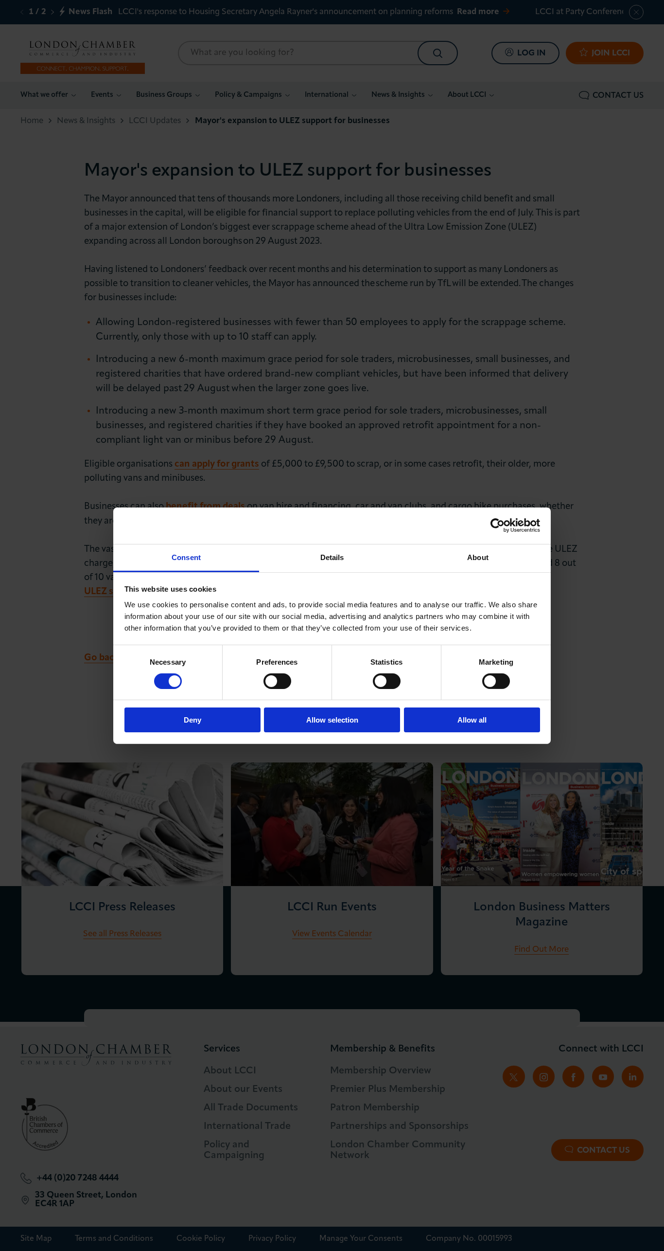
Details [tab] (332, 557)
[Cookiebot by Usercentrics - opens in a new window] (497, 525)
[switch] (277, 681)
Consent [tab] (186, 557)
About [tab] (478, 557)
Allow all (472, 720)
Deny (192, 720)
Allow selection (332, 720)
